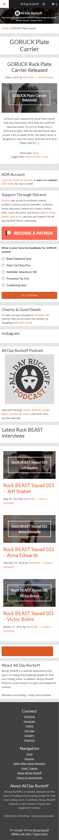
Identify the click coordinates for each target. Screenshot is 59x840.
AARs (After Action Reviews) (29, 763)
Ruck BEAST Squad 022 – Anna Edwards (28, 552)
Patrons (6, 200)
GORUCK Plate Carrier (36, 156)
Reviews (29, 758)
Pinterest (29, 740)
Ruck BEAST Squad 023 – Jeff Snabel (28, 488)
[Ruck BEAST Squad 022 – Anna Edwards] (29, 528)
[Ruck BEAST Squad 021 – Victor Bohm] (29, 592)
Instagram (29, 721)
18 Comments (45, 77)
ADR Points (8, 183)
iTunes (26, 410)
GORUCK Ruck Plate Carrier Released (29, 67)
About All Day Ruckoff (29, 773)
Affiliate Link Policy (21, 834)
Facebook (29, 716)
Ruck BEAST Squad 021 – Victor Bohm (28, 616)
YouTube (29, 730)
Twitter (29, 726)
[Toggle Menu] (4, 4)
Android (36, 410)
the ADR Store (23, 322)
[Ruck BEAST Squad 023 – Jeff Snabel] (29, 464)
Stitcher (13, 414)
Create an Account (22, 180)
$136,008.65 (39, 315)
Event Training (29, 768)
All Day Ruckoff (41, 830)
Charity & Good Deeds (29, 777)
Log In (5, 180)
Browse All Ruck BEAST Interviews (27, 651)
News (36, 153)
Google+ (29, 735)
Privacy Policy (40, 834)
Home (5, 28)
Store (29, 754)
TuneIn (26, 414)
